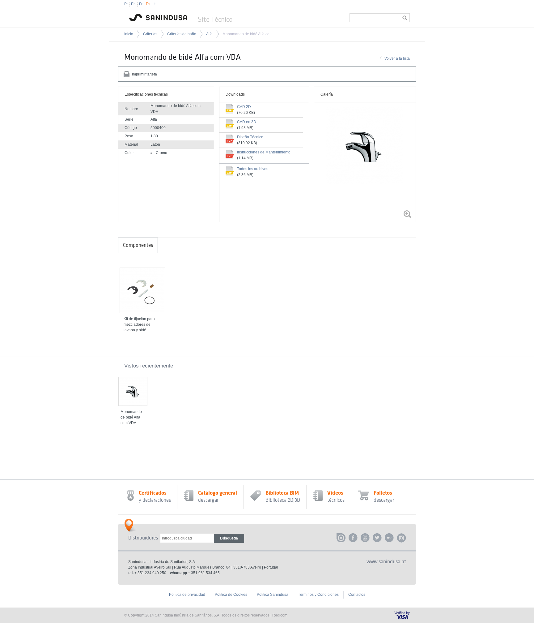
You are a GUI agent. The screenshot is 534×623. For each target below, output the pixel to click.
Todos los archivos (252, 169)
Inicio (128, 34)
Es (148, 4)
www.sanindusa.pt (386, 562)
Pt (126, 4)
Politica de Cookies (231, 594)
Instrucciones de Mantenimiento (263, 152)
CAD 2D (244, 107)
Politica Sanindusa (272, 594)
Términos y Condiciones (318, 594)
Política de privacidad (187, 594)
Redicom (279, 615)
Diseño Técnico (250, 137)
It (154, 4)
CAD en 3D (246, 122)
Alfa (209, 34)
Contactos (356, 594)
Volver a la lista (397, 58)
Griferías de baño (181, 34)
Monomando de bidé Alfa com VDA (247, 34)
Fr (140, 4)
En (133, 4)
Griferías (150, 34)
